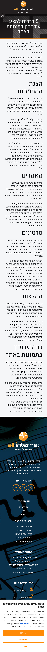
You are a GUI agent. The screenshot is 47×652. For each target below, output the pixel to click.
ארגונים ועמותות (23, 568)
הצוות (23, 514)
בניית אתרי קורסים (23, 534)
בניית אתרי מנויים (24, 537)
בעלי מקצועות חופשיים (23, 572)
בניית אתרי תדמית (24, 526)
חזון (23, 510)
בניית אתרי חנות (24, 530)
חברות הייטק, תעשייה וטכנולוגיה (23, 557)
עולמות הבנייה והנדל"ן (24, 561)
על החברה (23, 506)
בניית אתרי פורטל (24, 541)
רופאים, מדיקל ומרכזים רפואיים (23, 565)
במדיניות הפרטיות (26, 623)
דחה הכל (23, 646)
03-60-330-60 (21, 597)
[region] (23, 626)
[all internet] (23, 7)
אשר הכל (23, 633)
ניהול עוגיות (23, 639)
